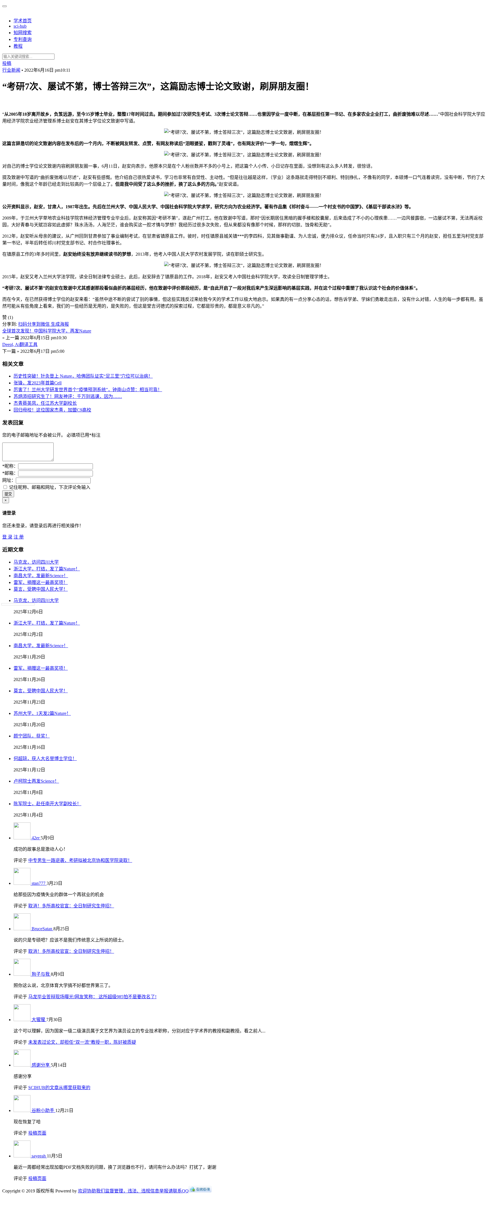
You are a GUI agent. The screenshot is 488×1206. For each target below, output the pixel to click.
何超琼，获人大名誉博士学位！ (45, 758)
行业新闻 (11, 70)
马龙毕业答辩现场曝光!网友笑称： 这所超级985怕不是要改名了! (92, 996)
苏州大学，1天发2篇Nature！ (42, 713)
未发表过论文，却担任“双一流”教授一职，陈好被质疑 (82, 1042)
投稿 (6, 63)
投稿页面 (37, 1133)
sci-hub (20, 26)
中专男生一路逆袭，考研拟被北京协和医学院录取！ (80, 860)
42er (36, 837)
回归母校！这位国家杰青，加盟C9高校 (52, 410)
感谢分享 (41, 1065)
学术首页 (23, 20)
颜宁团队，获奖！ (32, 736)
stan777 (39, 883)
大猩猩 (39, 1019)
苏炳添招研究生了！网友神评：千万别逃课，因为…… (68, 396)
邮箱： (10, 473)
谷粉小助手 (43, 1110)
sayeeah (39, 1156)
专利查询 (23, 39)
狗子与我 (41, 974)
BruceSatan (42, 928)
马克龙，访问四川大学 (36, 562)
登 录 (7, 537)
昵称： (10, 466)
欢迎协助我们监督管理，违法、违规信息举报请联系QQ (133, 1191)
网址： (9, 480)
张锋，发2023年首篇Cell (38, 382)
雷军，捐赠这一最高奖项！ (41, 582)
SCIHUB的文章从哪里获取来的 (59, 1087)
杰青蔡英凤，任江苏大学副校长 (45, 403)
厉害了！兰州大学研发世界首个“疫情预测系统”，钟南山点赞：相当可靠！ (88, 389)
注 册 (19, 537)
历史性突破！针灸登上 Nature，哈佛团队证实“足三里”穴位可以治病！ (83, 376)
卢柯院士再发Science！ (36, 781)
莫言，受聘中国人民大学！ (41, 589)
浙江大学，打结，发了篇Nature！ (47, 568)
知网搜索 (23, 32)
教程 (18, 46)
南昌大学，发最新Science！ (41, 575)
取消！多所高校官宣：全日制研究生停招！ (71, 905)
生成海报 (60, 324)
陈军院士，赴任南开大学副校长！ (47, 803)
